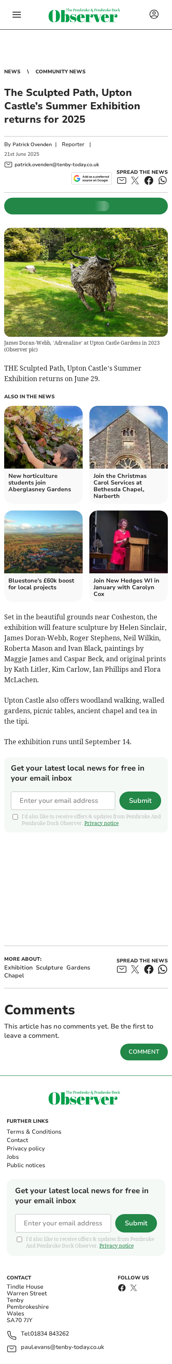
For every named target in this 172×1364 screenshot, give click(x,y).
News (12, 71)
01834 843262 (49, 1334)
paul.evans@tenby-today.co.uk (62, 1347)
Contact (17, 1140)
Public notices (26, 1165)
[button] (17, 15)
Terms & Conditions (34, 1132)
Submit (140, 800)
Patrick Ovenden (32, 144)
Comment (144, 1052)
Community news (60, 71)
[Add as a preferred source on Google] (91, 178)
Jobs (13, 1157)
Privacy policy (26, 1149)
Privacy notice (101, 823)
